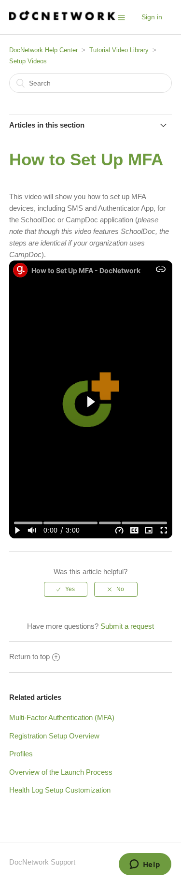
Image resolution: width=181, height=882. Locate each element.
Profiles (21, 754)
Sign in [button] (151, 17)
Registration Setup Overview (54, 736)
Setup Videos (28, 61)
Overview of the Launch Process (60, 772)
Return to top (29, 656)
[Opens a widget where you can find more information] (144, 865)
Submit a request (127, 626)
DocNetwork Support (42, 862)
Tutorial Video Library (119, 50)
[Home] (62, 18)
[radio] (65, 589)
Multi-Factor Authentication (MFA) (61, 717)
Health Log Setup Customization (60, 790)
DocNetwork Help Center (43, 50)
